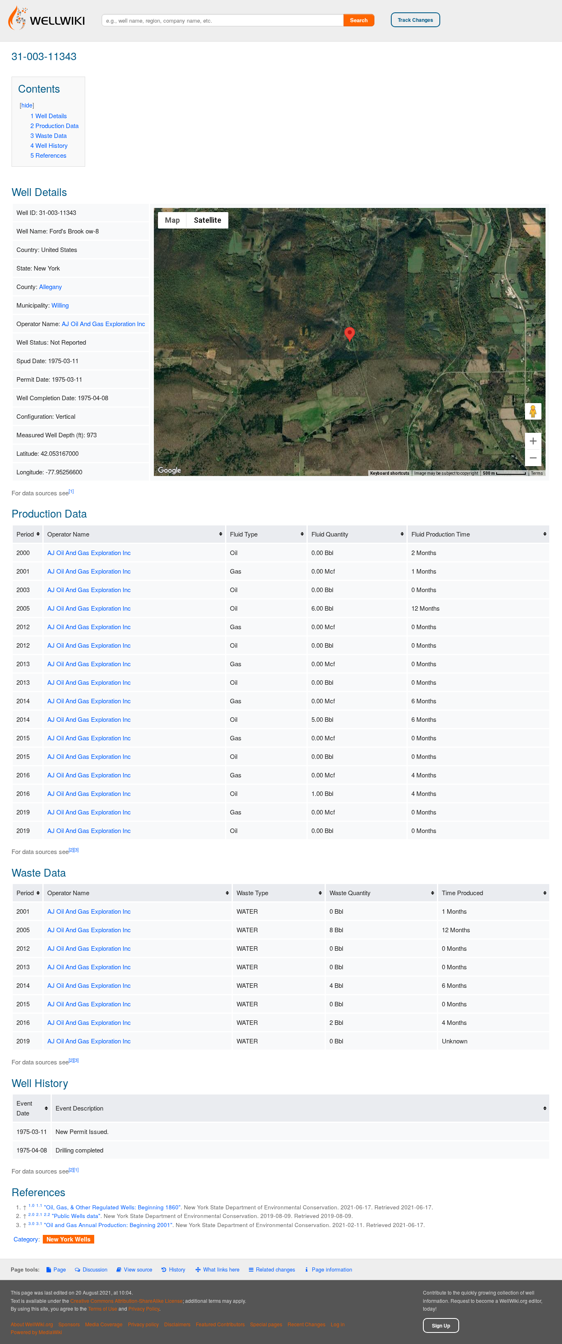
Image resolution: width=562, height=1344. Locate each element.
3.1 (39, 1223)
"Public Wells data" (76, 1216)
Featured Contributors (220, 1324)
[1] (71, 491)
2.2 (47, 1214)
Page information (332, 1269)
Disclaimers (177, 1324)
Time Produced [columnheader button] (462, 892)
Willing (60, 305)
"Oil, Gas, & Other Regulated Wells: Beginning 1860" (112, 1207)
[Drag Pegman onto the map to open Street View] (533, 411)
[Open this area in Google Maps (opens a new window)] (169, 470)
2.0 (31, 1214)
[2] (71, 849)
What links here (221, 1269)
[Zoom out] (533, 458)
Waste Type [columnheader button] (252, 892)
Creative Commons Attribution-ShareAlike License (126, 1300)
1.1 (39, 1205)
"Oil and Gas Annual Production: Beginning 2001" (108, 1225)
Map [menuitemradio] (172, 220)
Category (26, 1238)
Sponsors (69, 1324)
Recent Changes (306, 1324)
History (177, 1269)
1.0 (31, 1205)
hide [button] (27, 105)
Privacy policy (143, 1324)
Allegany (50, 286)
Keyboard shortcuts (389, 473)
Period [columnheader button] (25, 534)
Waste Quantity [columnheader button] (350, 892)
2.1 (39, 1214)
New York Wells (68, 1239)
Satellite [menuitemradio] (207, 220)
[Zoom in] (533, 441)
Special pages (266, 1324)
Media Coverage (104, 1324)
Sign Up (441, 1325)
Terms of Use (102, 1308)
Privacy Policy (143, 1308)
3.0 (31, 1223)
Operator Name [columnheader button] (68, 534)
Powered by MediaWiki (36, 1331)
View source (138, 1269)
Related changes (275, 1269)
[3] (76, 849)
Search (359, 20)
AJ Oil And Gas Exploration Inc (103, 323)
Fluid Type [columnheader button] (244, 534)
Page (59, 1269)
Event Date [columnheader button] (24, 1108)
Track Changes (415, 19)
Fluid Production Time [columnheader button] (440, 534)
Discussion (95, 1269)
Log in (338, 1324)
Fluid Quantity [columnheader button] (329, 534)
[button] (349, 334)
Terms (537, 473)
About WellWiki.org (32, 1324)
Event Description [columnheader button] (79, 1108)
